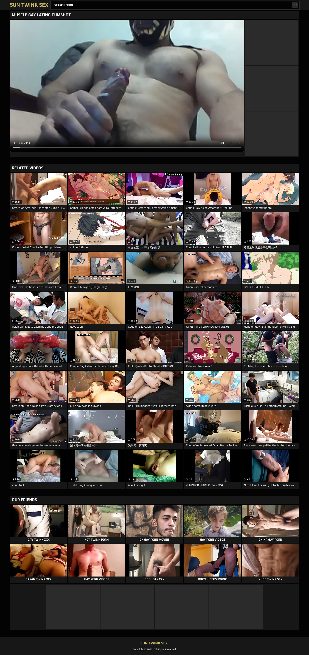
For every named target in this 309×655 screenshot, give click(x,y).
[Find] (295, 5)
